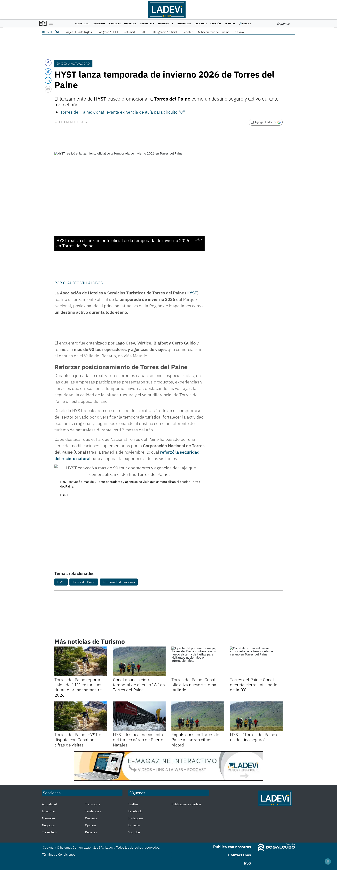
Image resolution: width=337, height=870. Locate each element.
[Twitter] (48, 71)
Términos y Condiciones (58, 854)
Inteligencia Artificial (164, 32)
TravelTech (147, 23)
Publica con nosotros (232, 846)
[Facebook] (48, 62)
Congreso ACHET (108, 32)
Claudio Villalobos (83, 282)
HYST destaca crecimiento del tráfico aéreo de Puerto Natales (138, 740)
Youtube (134, 832)
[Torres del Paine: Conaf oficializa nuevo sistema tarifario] (197, 661)
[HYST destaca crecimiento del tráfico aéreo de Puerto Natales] (139, 716)
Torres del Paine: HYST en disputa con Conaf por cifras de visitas (79, 740)
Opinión (215, 23)
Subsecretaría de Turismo (213, 32)
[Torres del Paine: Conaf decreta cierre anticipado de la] (256, 661)
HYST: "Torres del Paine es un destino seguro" (255, 737)
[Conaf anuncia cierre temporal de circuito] (139, 661)
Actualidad (82, 23)
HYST (191, 293)
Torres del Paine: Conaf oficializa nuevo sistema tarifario (193, 685)
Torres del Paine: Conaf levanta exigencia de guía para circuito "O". (123, 112)
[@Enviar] (48, 89)
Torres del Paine (83, 582)
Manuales (114, 23)
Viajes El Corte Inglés (79, 32)
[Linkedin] (48, 80)
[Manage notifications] (328, 861)
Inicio (62, 63)
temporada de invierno (119, 582)
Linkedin (134, 825)
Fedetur (187, 32)
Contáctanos (239, 855)
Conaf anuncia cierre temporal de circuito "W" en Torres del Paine (139, 685)
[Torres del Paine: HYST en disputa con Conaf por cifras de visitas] (80, 716)
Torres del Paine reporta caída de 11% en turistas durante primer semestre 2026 (78, 687)
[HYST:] (256, 716)
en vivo (239, 32)
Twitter (133, 804)
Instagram (135, 818)
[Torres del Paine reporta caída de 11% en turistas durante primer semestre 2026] (80, 661)
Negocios (130, 23)
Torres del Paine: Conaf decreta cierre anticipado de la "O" (253, 685)
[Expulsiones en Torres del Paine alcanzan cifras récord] (197, 716)
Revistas (229, 23)
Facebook (135, 811)
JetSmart (129, 32)
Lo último (99, 23)
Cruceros (201, 23)
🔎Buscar (245, 23)
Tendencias (183, 23)
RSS (247, 863)
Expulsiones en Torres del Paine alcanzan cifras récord (195, 740)
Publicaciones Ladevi (186, 804)
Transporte (165, 23)
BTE (143, 32)
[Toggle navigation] (50, 23)
